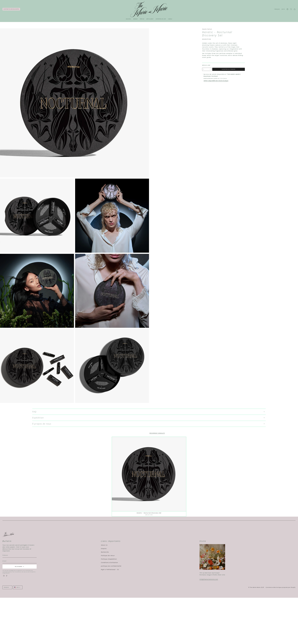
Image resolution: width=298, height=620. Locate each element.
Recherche (105, 552)
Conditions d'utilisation (109, 562)
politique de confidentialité (111, 566)
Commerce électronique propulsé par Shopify (281, 587)
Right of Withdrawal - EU (110, 569)
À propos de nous (41, 423)
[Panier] (294, 9)
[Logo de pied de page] (8, 534)
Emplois (104, 548)
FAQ (34, 411)
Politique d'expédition (109, 559)
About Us (104, 545)
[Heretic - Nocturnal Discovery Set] (149, 474)
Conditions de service (21, 572)
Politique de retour (108, 555)
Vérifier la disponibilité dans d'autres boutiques (216, 81)
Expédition (38, 417)
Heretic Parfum (207, 29)
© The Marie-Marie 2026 (256, 587)
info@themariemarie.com (209, 579)
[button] (135, 19)
